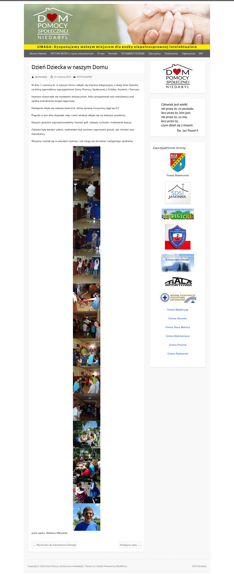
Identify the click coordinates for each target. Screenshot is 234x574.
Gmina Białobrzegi (177, 309)
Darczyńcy (155, 53)
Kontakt (112, 53)
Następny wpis (130, 544)
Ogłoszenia (188, 53)
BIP (201, 53)
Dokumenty (171, 53)
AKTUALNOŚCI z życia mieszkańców (72, 53)
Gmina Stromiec (177, 318)
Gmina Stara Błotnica (177, 327)
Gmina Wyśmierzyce (178, 336)
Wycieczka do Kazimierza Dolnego (54, 544)
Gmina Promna (177, 344)
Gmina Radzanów (177, 353)
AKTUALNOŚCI (84, 77)
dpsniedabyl (41, 77)
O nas (100, 53)
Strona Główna (38, 53)
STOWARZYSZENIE (133, 53)
